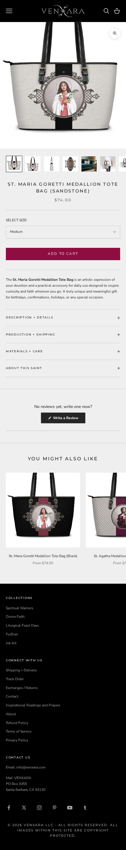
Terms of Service (18, 731)
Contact (12, 696)
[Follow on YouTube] (70, 808)
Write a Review (69, 419)
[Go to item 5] (89, 164)
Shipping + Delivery (21, 670)
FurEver (12, 634)
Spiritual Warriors (19, 608)
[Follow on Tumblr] (85, 808)
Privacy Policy (17, 740)
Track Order (15, 679)
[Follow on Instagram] (39, 808)
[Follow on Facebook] (9, 808)
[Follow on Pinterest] (54, 808)
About (11, 714)
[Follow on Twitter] (24, 808)
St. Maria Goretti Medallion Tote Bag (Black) (43, 556)
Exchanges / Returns (22, 687)
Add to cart (63, 253)
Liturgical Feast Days (22, 625)
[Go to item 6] (108, 164)
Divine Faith (15, 616)
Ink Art (11, 643)
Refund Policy (17, 722)
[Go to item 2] (33, 164)
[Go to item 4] (70, 164)
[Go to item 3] (51, 164)
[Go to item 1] (14, 164)
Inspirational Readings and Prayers (33, 705)
